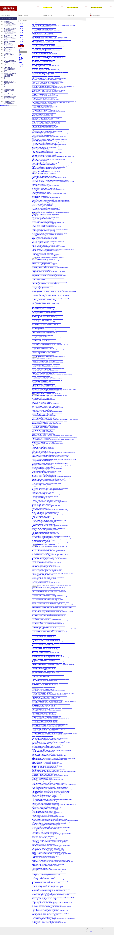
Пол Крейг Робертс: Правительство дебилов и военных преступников (9, 78)
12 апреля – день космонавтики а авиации (41, 402)
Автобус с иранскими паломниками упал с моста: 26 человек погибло (48, 276)
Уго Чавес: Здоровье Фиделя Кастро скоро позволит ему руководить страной (50, 542)
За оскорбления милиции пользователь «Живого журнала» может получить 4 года (51, 478)
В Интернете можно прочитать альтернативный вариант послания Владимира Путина (52, 799)
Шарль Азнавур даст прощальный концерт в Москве (44, 627)
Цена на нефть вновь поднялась (39, 837)
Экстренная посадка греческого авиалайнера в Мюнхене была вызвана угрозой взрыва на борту (54, 733)
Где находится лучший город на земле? (41, 182)
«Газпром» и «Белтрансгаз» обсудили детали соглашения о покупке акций (49, 136)
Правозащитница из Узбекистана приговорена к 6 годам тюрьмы (47, 812)
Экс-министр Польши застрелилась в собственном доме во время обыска (49, 823)
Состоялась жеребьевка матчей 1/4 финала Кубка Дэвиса (45, 223)
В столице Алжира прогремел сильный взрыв (42, 382)
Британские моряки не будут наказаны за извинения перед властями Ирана (49, 233)
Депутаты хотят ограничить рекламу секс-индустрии (44, 422)
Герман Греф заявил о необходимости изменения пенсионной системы (48, 626)
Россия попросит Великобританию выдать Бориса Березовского (47, 482)
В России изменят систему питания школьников (43, 778)
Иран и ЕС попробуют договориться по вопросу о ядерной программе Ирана (50, 793)
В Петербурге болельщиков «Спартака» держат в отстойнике (46, 171)
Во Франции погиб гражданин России (40, 567)
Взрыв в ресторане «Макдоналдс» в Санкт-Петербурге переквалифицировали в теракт (52, 671)
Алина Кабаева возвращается (38, 279)
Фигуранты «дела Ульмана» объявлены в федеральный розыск (46, 483)
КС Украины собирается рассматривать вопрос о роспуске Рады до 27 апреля (50, 554)
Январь (20, 48)
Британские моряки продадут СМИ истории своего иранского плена (48, 278)
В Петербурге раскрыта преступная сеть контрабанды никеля (46, 343)
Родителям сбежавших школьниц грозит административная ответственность (50, 154)
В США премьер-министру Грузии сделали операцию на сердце (47, 655)
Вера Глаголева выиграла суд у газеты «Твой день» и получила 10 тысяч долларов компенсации (54, 291)
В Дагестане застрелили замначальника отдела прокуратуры (46, 30)
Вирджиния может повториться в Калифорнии (43, 637)
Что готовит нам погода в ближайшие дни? (42, 320)
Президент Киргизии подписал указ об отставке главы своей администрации (50, 502)
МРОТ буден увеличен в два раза (39, 160)
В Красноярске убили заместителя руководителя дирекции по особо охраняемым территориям (54, 449)
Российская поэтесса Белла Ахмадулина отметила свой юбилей (46, 323)
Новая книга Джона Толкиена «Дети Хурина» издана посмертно (47, 603)
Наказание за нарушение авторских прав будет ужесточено (46, 341)
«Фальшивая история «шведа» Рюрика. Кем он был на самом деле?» (9, 93)
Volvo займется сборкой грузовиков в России (42, 713)
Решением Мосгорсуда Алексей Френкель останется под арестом (47, 763)
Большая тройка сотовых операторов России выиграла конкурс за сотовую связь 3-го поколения (54, 685)
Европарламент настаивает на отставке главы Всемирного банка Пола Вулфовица (51, 834)
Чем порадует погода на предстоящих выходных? (43, 844)
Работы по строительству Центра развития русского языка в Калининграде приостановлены (53, 612)
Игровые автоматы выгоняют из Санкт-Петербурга (44, 352)
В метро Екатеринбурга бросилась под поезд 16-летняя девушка (47, 152)
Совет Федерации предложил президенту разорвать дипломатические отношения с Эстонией (54, 893)
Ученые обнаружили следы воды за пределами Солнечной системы (47, 407)
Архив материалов (4, 105)
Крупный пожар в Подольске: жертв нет (41, 493)
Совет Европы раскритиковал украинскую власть (43, 616)
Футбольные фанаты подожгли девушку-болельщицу (44, 62)
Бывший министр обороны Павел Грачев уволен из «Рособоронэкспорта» (49, 801)
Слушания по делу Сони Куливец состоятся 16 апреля (44, 188)
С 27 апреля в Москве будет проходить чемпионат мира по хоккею (47, 886)
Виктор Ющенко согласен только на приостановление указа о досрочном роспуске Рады (52, 573)
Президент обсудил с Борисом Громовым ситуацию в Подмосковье (47, 649)
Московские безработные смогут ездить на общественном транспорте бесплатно (51, 201)
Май (20, 53)
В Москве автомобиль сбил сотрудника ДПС (42, 335)
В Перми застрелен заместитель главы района (42, 114)
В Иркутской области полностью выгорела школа (43, 399)
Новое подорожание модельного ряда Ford (42, 105)
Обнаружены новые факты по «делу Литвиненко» (43, 33)
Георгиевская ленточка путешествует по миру (42, 866)
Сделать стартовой (6, 15)
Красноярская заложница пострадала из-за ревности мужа (45, 403)
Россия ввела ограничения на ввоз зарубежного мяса (44, 312)
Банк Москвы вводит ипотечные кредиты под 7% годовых (45, 865)
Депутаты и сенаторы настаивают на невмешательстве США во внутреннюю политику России (54, 459)
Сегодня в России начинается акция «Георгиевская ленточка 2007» (47, 754)
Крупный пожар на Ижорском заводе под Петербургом (45, 208)
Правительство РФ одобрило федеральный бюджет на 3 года (46, 874)
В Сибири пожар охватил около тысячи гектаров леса (44, 272)
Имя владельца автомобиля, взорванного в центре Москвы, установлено (48, 206)
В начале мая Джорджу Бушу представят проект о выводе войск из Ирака (49, 873)
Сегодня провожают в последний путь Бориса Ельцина (45, 815)
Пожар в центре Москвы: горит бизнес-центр (42, 253)
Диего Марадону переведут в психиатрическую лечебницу (46, 659)
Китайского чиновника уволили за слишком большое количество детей (48, 290)
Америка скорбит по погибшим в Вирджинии (42, 574)
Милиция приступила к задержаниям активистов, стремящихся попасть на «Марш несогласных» (54, 510)
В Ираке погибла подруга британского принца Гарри (44, 280)
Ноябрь (20, 60)
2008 (21, 44)
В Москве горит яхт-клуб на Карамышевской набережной (45, 808)
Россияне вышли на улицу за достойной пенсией (43, 333)
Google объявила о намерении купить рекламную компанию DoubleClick (49, 520)
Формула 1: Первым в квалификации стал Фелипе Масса (45, 532)
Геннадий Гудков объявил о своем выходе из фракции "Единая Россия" (48, 479)
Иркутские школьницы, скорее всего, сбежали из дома (44, 127)
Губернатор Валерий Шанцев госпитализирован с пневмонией (46, 54)
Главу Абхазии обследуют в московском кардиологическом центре (47, 319)
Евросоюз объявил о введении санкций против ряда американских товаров (49, 819)
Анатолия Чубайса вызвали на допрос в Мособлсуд (44, 429)
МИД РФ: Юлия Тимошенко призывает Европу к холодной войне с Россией (49, 558)
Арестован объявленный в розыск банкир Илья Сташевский (46, 640)
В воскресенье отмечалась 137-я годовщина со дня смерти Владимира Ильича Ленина (52, 708)
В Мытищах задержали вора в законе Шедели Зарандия (45, 126)
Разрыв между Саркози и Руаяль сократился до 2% (43, 836)
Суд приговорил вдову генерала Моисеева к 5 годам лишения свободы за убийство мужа (52, 166)
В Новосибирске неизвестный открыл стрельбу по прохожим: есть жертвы (49, 741)
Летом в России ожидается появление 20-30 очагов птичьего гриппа (48, 907)
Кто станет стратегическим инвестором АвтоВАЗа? (44, 813)
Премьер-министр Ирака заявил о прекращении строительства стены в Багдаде (50, 718)
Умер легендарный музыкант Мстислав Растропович (44, 891)
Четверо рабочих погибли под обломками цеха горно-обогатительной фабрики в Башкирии (53, 758)
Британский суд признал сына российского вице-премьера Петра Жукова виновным (51, 833)
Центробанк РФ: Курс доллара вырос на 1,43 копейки (44, 796)
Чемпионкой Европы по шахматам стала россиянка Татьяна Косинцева (48, 528)
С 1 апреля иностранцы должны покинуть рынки (43, 44)
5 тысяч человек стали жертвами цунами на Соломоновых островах (48, 82)
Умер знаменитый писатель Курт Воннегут (42, 398)
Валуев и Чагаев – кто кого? (38, 498)
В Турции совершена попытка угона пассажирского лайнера (46, 366)
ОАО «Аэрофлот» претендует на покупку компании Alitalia (46, 69)
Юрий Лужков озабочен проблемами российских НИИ (44, 453)
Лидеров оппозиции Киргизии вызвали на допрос (43, 668)
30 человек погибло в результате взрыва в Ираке (43, 506)
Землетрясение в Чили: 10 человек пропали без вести (44, 712)
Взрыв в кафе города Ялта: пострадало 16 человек (43, 49)
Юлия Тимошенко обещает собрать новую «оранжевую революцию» (48, 46)
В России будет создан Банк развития (40, 676)
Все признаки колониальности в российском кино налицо (9, 22)
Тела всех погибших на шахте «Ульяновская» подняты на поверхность (48, 587)
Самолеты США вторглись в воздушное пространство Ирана (46, 76)
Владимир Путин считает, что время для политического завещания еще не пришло (51, 860)
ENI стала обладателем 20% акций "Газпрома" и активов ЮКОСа (47, 150)
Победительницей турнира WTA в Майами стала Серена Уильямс (47, 48)
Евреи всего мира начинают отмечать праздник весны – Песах (46, 79)
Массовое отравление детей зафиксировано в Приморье (45, 559)
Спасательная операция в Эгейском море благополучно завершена (47, 234)
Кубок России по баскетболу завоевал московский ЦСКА (45, 809)
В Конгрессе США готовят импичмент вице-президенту (45, 817)
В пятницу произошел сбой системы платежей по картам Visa (46, 494)
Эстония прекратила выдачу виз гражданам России (44, 917)
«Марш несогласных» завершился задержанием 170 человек (46, 526)
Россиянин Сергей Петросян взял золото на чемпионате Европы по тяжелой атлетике (52, 665)
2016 (21, 26)
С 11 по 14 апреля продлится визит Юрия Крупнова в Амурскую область (49, 356)
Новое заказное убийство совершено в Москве (43, 34)
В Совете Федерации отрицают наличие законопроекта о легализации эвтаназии (50, 563)
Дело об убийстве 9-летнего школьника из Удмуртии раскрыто (46, 570)
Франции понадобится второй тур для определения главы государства (48, 690)
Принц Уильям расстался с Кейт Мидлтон (41, 516)
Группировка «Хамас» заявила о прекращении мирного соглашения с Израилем (50, 775)
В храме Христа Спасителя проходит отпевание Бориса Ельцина (47, 805)
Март (20, 50)
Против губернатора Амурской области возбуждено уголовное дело (48, 577)
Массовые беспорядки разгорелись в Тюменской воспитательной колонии (49, 480)
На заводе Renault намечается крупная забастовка (43, 434)
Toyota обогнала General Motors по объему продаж (44, 753)
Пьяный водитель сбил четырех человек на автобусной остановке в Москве (49, 631)
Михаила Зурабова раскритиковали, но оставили (43, 178)
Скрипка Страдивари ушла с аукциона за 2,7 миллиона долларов (47, 131)
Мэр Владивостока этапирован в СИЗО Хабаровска (44, 147)
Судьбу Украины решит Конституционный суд (43, 138)
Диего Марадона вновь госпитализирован (41, 484)
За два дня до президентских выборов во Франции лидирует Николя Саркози (50, 683)
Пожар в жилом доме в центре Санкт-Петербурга (43, 60)
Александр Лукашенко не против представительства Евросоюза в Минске (49, 879)
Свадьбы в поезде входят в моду (39, 608)
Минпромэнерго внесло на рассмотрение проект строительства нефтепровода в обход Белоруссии (55, 419)
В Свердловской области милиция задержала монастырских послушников (49, 486)
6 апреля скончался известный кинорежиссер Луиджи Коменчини (47, 274)
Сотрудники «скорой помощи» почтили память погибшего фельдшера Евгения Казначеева (53, 86)
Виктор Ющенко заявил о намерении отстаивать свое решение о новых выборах (50, 200)
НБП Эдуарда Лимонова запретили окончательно (43, 636)
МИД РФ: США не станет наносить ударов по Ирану (44, 215)
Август (20, 57)
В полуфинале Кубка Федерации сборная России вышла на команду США (49, 729)
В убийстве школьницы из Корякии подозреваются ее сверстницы (47, 599)
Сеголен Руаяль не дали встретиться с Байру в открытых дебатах (47, 862)
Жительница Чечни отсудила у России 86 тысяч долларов (45, 217)
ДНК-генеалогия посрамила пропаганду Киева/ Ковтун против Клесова (10, 29)
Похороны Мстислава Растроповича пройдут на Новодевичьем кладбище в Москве (51, 906)
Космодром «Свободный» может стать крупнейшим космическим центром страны (51, 476)
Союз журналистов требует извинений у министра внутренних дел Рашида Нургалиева (52, 611)
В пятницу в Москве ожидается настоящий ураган (43, 687)
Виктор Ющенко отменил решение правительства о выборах (46, 461)
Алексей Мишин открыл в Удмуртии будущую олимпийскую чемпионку (49, 144)
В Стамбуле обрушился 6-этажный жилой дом (42, 875)
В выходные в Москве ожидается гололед (41, 618)
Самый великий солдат (9, 71)
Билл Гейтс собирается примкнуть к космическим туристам (46, 406)
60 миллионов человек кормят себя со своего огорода (9, 90)
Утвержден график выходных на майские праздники (44, 143)
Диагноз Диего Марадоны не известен (41, 541)
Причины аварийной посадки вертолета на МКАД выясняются (46, 697)
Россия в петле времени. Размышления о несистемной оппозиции (9, 102)
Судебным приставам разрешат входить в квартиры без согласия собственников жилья (52, 349)
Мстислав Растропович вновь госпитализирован (43, 355)
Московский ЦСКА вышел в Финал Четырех (42, 464)
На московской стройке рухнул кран (40, 170)
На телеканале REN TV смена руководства (41, 353)
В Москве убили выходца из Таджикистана (42, 692)
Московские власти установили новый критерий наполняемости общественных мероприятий (54, 645)
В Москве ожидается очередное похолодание (42, 385)
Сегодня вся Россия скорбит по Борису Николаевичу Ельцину (46, 781)
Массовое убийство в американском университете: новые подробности (48, 550)
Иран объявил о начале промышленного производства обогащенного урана (49, 304)
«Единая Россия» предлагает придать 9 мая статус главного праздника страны (50, 72)
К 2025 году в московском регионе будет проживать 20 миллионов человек (49, 501)
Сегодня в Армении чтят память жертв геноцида (43, 751)
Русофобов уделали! (72, 7)
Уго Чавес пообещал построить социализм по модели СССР (46, 505)
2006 (21, 64)
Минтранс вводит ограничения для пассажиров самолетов (45, 883)
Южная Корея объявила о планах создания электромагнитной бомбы (48, 337)
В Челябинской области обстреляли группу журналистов (45, 427)
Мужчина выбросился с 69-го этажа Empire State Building (45, 512)
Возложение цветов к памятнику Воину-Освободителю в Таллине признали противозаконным (54, 701)
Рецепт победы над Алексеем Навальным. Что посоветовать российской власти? (9, 69)
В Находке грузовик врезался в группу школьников (43, 361)
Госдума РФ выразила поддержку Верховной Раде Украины (46, 245)
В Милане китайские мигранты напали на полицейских (44, 445)
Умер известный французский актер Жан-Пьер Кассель (45, 684)
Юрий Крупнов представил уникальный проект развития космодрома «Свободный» (51, 465)
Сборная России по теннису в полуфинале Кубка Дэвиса (45, 263)
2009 (21, 41)
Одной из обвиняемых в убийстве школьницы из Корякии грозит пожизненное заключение (53, 664)
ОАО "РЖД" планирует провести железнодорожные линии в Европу (48, 368)
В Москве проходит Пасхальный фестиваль (42, 262)
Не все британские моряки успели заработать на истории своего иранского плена (51, 327)
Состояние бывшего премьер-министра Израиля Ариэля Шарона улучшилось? (50, 463)
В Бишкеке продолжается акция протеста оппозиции (44, 415)
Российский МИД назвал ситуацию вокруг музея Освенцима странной (48, 159)
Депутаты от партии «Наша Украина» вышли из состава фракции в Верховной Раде (51, 585)
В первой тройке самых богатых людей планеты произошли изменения (48, 409)
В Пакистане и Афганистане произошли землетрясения (44, 97)
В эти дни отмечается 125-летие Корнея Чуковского (44, 24)
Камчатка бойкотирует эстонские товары (41, 901)
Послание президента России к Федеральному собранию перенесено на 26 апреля (51, 742)
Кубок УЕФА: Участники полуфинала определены (43, 472)
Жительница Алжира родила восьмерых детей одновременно (46, 622)
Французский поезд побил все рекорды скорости (43, 132)
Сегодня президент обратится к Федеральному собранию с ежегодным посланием (51, 845)
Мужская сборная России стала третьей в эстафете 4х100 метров (47, 41)
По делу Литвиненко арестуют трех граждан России (44, 714)
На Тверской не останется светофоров (40, 184)
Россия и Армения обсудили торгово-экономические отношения (47, 388)
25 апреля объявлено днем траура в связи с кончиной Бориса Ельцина (48, 745)
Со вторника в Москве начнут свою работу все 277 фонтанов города (48, 725)
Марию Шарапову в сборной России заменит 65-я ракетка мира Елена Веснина (50, 212)
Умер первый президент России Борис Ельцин (42, 736)
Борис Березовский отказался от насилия (41, 504)
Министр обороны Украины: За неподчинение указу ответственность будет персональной (53, 156)
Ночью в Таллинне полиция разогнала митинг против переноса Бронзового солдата (51, 871)
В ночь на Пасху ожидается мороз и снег (41, 218)
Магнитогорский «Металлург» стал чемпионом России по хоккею (47, 489)
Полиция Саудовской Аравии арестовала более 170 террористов (47, 915)
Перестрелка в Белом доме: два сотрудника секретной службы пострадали (49, 546)
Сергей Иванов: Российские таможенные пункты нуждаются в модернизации (50, 288)
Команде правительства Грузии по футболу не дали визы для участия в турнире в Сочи (52, 538)
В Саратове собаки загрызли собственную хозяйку (43, 251)
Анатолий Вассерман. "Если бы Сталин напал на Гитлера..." (10, 64)
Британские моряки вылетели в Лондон (41, 174)
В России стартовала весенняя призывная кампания (44, 28)
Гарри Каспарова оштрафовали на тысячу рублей (43, 540)
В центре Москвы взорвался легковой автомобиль (43, 194)
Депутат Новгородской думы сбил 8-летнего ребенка (44, 470)
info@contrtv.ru (93, 931)
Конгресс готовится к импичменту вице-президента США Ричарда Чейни (49, 755)
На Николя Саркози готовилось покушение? (42, 239)
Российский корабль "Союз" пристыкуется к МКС (43, 264)
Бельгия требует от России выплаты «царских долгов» (44, 53)
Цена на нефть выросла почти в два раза (41, 451)
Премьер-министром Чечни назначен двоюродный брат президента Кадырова (50, 344)
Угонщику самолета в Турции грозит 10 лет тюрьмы (44, 386)
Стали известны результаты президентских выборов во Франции (47, 726)
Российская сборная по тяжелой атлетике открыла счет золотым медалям (49, 591)
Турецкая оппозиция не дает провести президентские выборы (46, 921)
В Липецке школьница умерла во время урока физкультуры (45, 856)
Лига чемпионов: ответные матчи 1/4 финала (42, 347)
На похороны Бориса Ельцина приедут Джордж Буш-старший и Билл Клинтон (50, 787)
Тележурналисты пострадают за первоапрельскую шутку (45, 73)
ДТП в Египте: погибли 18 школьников (41, 581)
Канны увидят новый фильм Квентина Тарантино (43, 660)
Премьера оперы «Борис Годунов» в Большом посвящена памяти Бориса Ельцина (51, 827)
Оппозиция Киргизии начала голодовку (41, 210)
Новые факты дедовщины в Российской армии (42, 107)
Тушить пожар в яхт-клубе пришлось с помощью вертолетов (46, 824)
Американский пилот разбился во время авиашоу (43, 706)
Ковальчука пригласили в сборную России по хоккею (44, 898)
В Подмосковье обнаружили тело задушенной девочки (44, 345)
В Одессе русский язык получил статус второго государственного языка (49, 227)
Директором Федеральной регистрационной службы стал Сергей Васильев (49, 329)
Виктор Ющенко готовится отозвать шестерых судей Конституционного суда (50, 331)
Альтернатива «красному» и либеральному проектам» (10, 97)
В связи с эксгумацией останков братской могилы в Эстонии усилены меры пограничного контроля (55, 820)
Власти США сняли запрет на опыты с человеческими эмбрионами (47, 443)
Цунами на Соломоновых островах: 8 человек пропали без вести (47, 38)
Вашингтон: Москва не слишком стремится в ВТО (43, 321)
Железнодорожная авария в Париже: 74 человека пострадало (46, 209)
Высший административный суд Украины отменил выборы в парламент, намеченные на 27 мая (54, 804)
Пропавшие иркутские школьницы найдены (42, 140)
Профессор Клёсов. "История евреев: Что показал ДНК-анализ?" (8, 44)
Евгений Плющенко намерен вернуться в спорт (43, 442)
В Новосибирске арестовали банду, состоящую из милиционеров (47, 413)
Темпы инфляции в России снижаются (40, 196)
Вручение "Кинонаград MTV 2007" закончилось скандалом (46, 647)
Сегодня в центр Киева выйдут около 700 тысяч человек (45, 370)
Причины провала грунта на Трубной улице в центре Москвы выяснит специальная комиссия (53, 728)
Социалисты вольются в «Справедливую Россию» (43, 425)
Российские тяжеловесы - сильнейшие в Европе (43, 773)
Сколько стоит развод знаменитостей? (41, 508)
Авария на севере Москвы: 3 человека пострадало (43, 94)
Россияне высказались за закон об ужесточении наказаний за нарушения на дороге (51, 298)
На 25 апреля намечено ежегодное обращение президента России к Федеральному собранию (53, 653)
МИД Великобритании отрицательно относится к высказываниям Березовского (50, 534)
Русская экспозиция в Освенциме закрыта (41, 109)
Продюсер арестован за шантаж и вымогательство (43, 164)
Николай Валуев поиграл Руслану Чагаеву (41, 561)
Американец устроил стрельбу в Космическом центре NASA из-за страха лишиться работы (53, 693)
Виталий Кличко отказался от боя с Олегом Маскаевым (45, 58)
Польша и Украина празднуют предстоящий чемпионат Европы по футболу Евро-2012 (52, 604)
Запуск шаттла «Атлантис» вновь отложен (41, 369)
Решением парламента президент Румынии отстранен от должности (48, 632)
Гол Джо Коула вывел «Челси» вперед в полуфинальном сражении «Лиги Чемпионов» (52, 830)
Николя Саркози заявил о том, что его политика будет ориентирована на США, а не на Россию (54, 606)
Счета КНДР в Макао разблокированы (41, 376)
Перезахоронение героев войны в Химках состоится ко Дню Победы (48, 656)
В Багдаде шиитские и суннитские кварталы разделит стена (46, 677)
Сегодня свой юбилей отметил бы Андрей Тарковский (44, 155)
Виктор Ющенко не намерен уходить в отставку (43, 448)
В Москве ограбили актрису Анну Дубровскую (43, 433)
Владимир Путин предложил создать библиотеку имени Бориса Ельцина (49, 852)
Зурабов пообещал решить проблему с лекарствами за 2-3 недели (47, 380)
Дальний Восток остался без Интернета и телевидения (44, 235)
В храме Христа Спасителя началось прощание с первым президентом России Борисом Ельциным (55, 757)
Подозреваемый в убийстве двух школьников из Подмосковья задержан (48, 797)
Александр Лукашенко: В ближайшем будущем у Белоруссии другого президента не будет (53, 439)
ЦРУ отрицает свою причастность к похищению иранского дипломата (48, 271)
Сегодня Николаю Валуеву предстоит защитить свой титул (45, 533)
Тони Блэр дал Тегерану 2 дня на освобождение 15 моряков (46, 122)
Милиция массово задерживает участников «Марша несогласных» (47, 518)
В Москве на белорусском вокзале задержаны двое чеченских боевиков (48, 246)
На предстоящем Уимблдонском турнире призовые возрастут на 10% (48, 816)
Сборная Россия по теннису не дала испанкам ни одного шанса (46, 710)
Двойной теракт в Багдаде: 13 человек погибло (43, 689)
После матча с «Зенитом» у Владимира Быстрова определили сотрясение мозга (50, 180)
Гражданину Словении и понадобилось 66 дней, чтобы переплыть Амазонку (50, 267)
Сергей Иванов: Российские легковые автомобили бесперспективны (48, 257)
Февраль (20, 49)
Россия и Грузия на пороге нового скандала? (42, 431)
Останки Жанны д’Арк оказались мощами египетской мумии (46, 197)
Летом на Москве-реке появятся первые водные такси (44, 190)
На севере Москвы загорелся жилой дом (41, 583)
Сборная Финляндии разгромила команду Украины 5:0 (44, 923)
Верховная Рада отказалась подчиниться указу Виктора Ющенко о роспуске (50, 90)
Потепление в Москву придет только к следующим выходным (46, 716)
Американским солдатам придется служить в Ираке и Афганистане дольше (49, 421)
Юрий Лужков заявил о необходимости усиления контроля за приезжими (49, 121)
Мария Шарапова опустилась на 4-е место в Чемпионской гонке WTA (48, 57)
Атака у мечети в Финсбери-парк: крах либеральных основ (10, 25)
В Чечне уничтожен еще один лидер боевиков (42, 151)
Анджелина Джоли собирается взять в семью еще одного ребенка (47, 158)
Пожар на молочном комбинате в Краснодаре (42, 414)
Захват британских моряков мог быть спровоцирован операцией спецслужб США (51, 102)
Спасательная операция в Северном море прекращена (44, 513)
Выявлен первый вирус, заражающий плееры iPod (43, 243)
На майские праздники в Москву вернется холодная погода (45, 762)
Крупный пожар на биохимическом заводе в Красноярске (45, 185)
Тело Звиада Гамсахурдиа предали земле (41, 26)
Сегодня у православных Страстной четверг (42, 186)
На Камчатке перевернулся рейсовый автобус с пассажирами (46, 639)
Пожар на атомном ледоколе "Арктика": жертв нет (43, 307)
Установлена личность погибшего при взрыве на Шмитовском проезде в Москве (50, 596)
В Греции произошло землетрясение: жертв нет (43, 325)
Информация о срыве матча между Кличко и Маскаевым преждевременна (49, 87)
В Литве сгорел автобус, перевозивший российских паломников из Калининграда (51, 522)
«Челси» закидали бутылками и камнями (41, 651)
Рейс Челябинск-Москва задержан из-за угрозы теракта (45, 66)
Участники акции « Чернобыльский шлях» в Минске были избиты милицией (49, 887)
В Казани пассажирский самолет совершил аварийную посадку (46, 471)
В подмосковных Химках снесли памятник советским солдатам (46, 619)
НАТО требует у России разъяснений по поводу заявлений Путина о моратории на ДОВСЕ (53, 861)
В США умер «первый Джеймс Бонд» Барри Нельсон (44, 490)
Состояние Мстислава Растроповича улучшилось (43, 524)
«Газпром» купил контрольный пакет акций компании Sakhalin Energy (48, 615)
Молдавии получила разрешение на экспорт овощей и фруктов (46, 423)
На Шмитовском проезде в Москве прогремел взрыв (44, 565)
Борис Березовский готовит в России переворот (43, 467)
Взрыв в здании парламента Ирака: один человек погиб (45, 426)
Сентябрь (21, 58)
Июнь (20, 54)
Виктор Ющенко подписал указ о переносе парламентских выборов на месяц (50, 840)
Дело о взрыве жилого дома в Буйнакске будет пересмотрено (46, 592)
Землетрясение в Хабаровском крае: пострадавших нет (45, 720)
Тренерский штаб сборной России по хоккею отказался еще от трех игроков (49, 759)
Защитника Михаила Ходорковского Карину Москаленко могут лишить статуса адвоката (52, 607)
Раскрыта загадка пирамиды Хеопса (40, 68)
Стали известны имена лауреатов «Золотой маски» (43, 544)
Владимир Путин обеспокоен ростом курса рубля (43, 299)
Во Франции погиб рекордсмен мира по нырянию (43, 392)
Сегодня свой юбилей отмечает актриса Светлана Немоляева (46, 566)
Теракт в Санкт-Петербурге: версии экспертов (10, 99)
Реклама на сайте (70, 15)
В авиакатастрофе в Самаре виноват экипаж (42, 460)
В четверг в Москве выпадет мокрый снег (41, 64)
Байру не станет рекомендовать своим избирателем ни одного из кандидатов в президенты (53, 822)
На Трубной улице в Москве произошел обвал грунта (44, 698)
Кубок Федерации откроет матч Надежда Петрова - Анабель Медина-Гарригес (50, 679)
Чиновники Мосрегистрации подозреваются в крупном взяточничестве (48, 890)
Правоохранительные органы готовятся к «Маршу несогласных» (47, 468)
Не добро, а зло (47, 7)
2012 (21, 35)
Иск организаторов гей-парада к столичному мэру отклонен (46, 681)
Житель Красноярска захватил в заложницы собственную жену (46, 393)
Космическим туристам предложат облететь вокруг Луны (45, 722)
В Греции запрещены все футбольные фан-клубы (43, 230)
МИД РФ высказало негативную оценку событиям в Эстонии (46, 882)
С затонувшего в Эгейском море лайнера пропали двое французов (47, 247)
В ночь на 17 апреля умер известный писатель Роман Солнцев (46, 562)
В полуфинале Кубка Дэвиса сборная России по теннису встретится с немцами (50, 295)
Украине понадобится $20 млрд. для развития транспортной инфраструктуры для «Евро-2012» (54, 628)
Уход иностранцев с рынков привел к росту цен (43, 348)
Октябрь (20, 59)
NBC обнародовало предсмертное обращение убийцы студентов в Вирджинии (50, 602)
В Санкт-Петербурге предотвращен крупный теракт (44, 811)
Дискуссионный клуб (95, 15)
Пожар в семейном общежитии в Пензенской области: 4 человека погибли (49, 275)
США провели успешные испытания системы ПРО (43, 878)
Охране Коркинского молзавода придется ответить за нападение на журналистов (51, 536)
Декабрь (20, 62)
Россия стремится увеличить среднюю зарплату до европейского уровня (49, 177)
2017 (21, 23)
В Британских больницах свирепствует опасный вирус (44, 418)
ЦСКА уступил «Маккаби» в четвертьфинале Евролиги (45, 219)
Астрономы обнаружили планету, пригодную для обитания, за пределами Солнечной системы (54, 789)
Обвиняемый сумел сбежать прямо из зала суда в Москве (45, 300)
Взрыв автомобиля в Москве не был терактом (42, 221)
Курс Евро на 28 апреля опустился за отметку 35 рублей (45, 903)
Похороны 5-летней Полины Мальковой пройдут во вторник (46, 50)
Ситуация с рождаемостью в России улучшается (43, 98)
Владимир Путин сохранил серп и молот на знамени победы (46, 717)
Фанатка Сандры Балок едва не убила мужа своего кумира (45, 914)
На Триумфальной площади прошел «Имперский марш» (45, 266)
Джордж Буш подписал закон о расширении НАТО (43, 358)
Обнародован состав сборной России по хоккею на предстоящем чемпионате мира (51, 853)
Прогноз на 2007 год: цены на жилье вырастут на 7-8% (45, 767)
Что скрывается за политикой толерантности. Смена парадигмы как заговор (9, 86)
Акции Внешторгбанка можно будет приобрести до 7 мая (45, 351)
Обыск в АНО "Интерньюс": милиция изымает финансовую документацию (49, 575)
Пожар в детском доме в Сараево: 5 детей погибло (43, 730)
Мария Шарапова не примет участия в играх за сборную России (47, 91)
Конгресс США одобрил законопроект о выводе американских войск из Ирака (50, 842)
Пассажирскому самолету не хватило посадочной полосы (45, 672)
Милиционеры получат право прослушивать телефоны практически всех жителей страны (53, 162)
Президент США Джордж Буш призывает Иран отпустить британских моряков (50, 70)
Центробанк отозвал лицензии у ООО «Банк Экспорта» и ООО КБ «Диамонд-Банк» (51, 850)
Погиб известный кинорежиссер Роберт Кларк (42, 202)
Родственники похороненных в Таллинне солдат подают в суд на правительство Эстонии (53, 181)
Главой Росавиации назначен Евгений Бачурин (42, 286)
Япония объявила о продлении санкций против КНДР (44, 332)
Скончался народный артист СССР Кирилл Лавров (44, 895)
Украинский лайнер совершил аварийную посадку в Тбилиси (46, 600)
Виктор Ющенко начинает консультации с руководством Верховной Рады (49, 56)
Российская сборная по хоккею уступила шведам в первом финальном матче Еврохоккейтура (53, 643)
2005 (21, 66)
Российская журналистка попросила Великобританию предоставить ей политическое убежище (54, 771)
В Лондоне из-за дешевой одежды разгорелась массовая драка (46, 254)
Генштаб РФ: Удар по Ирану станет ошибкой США (44, 119)
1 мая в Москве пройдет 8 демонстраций (41, 868)
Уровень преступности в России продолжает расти (44, 475)
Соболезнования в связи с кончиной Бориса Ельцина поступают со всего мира (50, 738)
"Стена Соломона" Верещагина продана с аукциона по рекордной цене (48, 590)
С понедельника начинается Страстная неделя (42, 42)
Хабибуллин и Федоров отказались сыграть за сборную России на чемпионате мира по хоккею (54, 389)
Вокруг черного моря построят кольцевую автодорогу (44, 785)
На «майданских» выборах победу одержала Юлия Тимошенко (46, 309)
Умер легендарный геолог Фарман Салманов (42, 61)
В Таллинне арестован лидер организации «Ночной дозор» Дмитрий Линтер (50, 910)
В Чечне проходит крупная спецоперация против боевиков (45, 909)
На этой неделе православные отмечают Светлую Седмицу (46, 303)
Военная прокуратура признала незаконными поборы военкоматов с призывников (51, 889)
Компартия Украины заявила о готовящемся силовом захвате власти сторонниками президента (54, 897)
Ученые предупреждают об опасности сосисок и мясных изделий (47, 610)
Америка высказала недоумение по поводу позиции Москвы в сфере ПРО (49, 614)
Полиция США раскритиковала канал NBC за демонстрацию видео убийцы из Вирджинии (53, 657)
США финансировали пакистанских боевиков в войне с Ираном (46, 146)
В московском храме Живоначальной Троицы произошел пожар (47, 81)
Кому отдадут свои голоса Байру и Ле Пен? (42, 743)
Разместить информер (47, 15)
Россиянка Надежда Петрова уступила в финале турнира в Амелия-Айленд (49, 282)
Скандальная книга (96, 7)
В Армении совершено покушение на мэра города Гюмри (45, 99)
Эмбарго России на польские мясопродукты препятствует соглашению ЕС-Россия (51, 704)
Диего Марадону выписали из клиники (41, 365)
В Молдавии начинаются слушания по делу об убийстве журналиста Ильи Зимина (51, 791)
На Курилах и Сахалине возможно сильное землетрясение (45, 65)
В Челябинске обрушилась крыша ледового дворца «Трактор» (46, 557)
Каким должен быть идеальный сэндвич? (41, 302)
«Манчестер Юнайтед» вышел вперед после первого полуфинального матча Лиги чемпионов (54, 784)
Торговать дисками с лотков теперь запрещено (42, 29)
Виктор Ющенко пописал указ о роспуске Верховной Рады (45, 83)
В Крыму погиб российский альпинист (41, 287)
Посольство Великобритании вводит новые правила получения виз (47, 732)
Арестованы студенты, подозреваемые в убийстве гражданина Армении (49, 624)
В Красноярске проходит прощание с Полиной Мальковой (45, 110)
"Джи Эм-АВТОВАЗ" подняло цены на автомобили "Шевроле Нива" (48, 142)
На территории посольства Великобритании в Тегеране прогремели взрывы (49, 37)
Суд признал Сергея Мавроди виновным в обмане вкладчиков (46, 749)
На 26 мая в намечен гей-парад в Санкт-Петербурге (44, 795)
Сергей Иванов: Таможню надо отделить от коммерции (45, 324)
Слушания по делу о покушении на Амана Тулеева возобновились (47, 378)
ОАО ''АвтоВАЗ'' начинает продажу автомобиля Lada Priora (45, 537)
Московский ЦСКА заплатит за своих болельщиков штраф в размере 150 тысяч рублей (52, 435)
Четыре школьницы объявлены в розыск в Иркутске (44, 89)
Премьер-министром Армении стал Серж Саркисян (44, 176)
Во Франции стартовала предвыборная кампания (43, 294)
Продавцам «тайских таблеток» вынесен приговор (43, 85)
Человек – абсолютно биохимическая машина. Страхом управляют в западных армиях (9, 57)
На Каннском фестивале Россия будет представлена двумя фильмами (48, 623)
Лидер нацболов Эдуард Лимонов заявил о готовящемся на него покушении (49, 841)
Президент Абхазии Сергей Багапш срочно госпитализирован (46, 292)
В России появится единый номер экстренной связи (44, 339)
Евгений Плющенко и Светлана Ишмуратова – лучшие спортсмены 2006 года (50, 881)
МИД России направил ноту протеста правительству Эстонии (46, 739)
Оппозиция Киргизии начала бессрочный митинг (43, 373)
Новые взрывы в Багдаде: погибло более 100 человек (44, 578)
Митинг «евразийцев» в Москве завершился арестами (44, 238)
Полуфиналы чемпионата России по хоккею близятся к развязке (47, 32)
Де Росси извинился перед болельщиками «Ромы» (43, 384)
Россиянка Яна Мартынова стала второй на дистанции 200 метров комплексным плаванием (53, 25)
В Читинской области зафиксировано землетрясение (44, 113)
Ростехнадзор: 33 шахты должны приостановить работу (45, 95)
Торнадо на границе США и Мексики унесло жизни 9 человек (46, 826)
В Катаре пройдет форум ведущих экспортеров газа (44, 284)
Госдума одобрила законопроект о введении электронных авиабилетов (48, 189)
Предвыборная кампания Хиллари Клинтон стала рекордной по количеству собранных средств (54, 101)
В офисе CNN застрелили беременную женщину (43, 135)
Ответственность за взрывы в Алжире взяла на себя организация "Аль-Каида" (50, 395)
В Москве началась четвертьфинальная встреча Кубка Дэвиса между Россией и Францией (53, 249)
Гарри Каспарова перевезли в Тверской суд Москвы (44, 530)
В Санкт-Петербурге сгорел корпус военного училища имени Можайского (49, 783)
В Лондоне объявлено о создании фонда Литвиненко (44, 103)
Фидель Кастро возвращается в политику (41, 709)
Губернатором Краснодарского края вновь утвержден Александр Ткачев (49, 734)
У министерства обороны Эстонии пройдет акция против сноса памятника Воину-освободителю (54, 134)
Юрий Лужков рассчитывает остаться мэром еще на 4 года (45, 283)
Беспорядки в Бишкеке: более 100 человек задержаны (44, 648)
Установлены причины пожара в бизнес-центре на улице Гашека (47, 260)
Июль (20, 55)
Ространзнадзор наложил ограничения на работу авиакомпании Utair (48, 222)
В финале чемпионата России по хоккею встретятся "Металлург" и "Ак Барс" (50, 93)
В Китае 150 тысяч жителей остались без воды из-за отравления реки (48, 241)
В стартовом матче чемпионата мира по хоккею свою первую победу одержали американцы (53, 918)
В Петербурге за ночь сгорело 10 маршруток (42, 204)
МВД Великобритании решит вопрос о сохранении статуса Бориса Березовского (51, 661)
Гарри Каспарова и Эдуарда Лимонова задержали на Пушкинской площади (49, 514)
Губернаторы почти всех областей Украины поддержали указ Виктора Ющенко (50, 129)
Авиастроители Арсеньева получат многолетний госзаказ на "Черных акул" (49, 139)
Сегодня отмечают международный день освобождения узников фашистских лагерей (52, 374)
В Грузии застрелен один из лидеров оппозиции (43, 644)
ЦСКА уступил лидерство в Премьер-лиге (41, 270)
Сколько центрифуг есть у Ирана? (39, 336)
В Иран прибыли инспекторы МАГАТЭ (41, 340)
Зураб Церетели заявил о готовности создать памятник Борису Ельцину (48, 769)
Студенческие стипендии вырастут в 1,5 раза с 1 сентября (45, 555)
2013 (21, 32)
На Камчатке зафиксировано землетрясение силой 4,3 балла (46, 746)
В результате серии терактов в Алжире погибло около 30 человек (47, 390)
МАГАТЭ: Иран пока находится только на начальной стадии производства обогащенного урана (54, 437)
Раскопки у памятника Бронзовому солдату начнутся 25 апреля (46, 598)
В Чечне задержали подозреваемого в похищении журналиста (46, 457)
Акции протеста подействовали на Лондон (42, 52)
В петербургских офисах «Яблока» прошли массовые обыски (46, 500)
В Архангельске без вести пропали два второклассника (44, 106)
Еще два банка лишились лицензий (40, 242)
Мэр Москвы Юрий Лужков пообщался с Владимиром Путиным (47, 441)
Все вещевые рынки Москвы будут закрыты (42, 381)
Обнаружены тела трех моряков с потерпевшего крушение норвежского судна (50, 456)
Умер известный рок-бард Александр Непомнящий (43, 705)
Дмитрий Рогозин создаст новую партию (41, 430)
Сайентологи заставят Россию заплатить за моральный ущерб (46, 226)
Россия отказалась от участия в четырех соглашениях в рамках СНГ (48, 675)
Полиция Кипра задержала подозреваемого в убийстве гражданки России (49, 869)
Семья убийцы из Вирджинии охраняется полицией (44, 667)
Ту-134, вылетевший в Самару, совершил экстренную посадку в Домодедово (50, 641)
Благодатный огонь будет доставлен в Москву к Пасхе (44, 231)
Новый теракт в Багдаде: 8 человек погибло (42, 410)
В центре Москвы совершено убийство (41, 497)
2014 (21, 30)
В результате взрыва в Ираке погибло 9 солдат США (44, 800)
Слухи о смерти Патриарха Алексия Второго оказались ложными (47, 905)
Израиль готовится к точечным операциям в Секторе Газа (45, 828)
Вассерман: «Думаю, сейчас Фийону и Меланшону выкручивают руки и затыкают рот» (10, 75)
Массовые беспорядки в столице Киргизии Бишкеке (44, 635)
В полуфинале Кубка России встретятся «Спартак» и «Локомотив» (47, 595)
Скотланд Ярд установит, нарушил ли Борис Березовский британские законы (50, 488)
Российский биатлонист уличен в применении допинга (44, 680)
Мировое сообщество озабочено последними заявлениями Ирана (47, 311)
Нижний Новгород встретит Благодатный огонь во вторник (46, 313)
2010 (21, 39)
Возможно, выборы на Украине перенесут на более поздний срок (47, 411)
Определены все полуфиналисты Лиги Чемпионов (43, 397)
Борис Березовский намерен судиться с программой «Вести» (46, 123)
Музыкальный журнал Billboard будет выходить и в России (46, 652)
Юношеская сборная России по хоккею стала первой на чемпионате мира (49, 694)
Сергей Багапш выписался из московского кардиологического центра (48, 630)
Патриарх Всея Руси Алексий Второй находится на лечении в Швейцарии (49, 922)
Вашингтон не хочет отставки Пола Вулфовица (43, 492)
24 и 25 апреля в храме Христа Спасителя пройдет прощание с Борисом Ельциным (51, 750)
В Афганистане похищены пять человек (41, 192)
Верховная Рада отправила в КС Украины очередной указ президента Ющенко (50, 894)
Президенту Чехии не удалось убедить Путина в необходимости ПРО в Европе (50, 913)
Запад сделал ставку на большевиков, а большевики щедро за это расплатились (10, 32)
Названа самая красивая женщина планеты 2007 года (44, 857)
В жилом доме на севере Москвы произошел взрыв (44, 521)
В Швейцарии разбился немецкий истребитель (42, 447)
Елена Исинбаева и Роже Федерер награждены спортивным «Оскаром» (48, 111)
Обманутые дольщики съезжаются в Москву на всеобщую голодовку (48, 551)
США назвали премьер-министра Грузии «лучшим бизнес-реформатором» (49, 509)
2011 (21, 37)
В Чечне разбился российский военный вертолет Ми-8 (44, 899)
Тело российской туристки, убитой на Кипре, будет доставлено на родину (49, 571)
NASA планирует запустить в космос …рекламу (43, 377)
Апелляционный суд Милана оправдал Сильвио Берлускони (46, 919)
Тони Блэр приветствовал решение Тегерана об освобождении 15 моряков (49, 193)
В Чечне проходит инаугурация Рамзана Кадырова (43, 198)
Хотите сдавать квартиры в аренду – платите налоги (44, 125)
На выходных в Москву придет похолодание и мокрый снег (46, 582)
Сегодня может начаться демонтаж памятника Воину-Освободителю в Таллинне (50, 792)
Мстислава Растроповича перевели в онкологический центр (46, 765)
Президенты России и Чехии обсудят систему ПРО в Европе (46, 777)
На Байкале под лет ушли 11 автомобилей (41, 74)
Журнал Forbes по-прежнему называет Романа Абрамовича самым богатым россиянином (52, 588)
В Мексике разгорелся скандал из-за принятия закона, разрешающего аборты (50, 788)
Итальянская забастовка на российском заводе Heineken (45, 496)
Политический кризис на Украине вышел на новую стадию (45, 118)
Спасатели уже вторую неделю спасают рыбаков (43, 45)
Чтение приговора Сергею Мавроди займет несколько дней (45, 803)
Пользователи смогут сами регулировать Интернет (43, 225)
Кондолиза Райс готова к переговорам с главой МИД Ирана (45, 255)
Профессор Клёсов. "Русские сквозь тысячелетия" (8, 50)
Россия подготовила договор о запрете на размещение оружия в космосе (49, 372)
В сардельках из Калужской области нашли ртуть (43, 296)
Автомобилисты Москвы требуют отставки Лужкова (44, 405)
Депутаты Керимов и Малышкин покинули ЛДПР (43, 259)
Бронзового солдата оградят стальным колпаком (43, 858)
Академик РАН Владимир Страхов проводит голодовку (45, 721)
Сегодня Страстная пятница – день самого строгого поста (45, 250)
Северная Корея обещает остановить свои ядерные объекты (46, 364)
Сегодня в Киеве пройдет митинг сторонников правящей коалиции (47, 315)
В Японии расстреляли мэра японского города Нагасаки (45, 547)
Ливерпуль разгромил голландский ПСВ (41, 148)
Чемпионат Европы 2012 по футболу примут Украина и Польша (47, 569)
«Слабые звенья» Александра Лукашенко (9, 54)
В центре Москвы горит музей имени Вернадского (43, 417)
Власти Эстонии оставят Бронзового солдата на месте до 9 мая (46, 807)
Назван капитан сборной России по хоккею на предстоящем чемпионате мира (50, 525)
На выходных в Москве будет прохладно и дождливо (44, 474)
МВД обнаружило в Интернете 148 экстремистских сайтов (45, 761)
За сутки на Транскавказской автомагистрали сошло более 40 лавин (47, 779)
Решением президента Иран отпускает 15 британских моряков (46, 168)
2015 (21, 28)
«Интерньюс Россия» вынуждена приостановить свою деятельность (48, 864)
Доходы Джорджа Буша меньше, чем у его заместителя (45, 529)
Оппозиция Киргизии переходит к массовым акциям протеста (46, 268)
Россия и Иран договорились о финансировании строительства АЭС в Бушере (50, 724)
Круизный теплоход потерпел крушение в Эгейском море (45, 214)
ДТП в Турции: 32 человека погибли (40, 517)
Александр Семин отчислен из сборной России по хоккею (45, 579)
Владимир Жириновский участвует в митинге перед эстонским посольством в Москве (52, 902)
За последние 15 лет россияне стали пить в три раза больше (46, 317)
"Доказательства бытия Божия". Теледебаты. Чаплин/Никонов (10, 38)
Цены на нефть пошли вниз (38, 328)
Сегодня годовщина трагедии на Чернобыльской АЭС (44, 838)
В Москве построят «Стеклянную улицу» (41, 438)
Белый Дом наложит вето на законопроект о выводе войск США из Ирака (49, 854)
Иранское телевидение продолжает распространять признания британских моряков (51, 40)
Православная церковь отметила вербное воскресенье (44, 36)
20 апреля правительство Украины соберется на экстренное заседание (48, 673)
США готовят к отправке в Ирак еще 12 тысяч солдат (44, 237)
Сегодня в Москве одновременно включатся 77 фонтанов (45, 877)
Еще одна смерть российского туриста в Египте (43, 308)
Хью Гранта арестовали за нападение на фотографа (44, 885)
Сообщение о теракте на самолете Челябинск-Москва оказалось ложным (49, 78)
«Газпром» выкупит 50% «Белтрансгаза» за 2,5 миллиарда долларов (48, 849)
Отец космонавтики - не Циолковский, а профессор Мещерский (10, 82)
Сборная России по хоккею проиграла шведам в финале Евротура (47, 702)
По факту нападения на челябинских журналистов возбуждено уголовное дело (50, 455)
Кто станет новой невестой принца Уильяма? (42, 553)
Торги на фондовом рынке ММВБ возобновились (43, 669)
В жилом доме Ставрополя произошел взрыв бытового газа (46, 774)
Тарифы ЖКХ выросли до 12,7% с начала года (42, 205)
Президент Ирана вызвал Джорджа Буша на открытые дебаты (46, 747)
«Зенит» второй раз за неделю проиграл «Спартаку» (44, 173)
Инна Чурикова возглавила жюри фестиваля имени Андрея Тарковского (48, 167)
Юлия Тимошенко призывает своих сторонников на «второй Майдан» (48, 663)
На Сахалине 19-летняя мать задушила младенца (43, 401)
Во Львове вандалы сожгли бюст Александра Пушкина (44, 911)
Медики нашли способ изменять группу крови (42, 115)
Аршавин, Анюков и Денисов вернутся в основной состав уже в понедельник (50, 229)
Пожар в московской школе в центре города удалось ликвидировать (47, 362)
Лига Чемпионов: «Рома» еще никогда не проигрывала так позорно (47, 360)
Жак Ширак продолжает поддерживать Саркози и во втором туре (47, 766)
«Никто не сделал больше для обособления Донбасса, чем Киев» (10, 61)
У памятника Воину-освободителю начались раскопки (44, 832)
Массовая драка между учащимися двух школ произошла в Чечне (47, 700)
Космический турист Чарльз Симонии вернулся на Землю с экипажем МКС (49, 696)
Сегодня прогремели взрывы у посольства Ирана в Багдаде (45, 770)
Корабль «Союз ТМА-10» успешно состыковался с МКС (45, 316)
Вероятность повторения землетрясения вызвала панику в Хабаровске (48, 846)
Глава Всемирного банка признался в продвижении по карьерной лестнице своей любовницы (53, 452)
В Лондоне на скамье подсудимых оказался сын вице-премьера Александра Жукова (51, 620)
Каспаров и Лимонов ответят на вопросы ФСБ (42, 549)
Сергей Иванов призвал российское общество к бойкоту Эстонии (47, 117)
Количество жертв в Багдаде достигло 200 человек (43, 594)
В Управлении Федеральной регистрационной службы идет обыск (47, 848)
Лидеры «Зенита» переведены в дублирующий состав (44, 163)
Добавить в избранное (23, 15)
